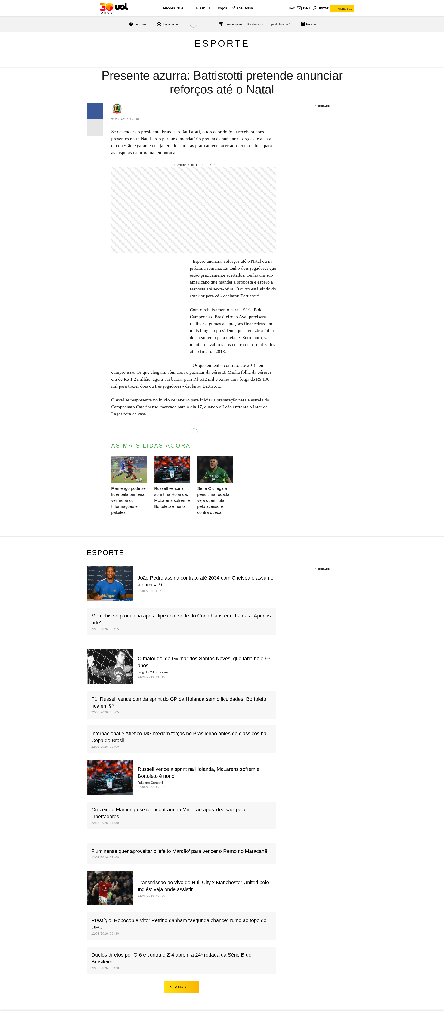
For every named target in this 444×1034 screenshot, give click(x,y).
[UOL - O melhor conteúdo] (113, 8)
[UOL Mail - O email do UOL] (303, 9)
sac (292, 8)
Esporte (222, 43)
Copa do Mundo (278, 24)
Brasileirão (254, 24)
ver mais (178, 987)
